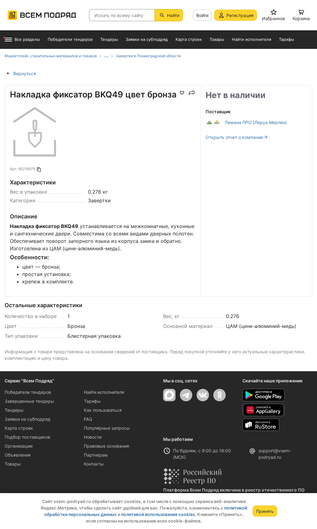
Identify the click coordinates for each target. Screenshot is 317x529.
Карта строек (19, 428)
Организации (19, 446)
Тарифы (92, 401)
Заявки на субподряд (27, 419)
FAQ (88, 419)
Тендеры (14, 410)
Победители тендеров (28, 392)
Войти (202, 15)
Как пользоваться (103, 410)
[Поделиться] (192, 93)
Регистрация (240, 15)
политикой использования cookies (158, 514)
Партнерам (96, 455)
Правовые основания (106, 446)
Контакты (94, 464)
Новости (93, 437)
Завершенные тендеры (29, 401)
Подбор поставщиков (27, 437)
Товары (13, 464)
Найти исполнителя (104, 392)
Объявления (18, 455)
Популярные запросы (107, 428)
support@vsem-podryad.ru (274, 454)
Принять (265, 511)
